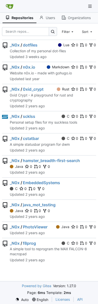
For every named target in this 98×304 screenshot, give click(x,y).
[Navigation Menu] (90, 6)
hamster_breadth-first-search (51, 160)
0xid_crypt (33, 89)
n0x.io (29, 67)
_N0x (15, 44)
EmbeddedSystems (41, 182)
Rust (65, 89)
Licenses (63, 299)
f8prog (29, 243)
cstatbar (31, 138)
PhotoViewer (35, 226)
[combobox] (68, 31)
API (80, 299)
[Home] (10, 6)
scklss (29, 116)
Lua (66, 45)
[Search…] (53, 31)
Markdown (60, 67)
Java (19, 166)
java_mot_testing (39, 204)
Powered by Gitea (36, 286)
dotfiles (30, 44)
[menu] (22, 299)
